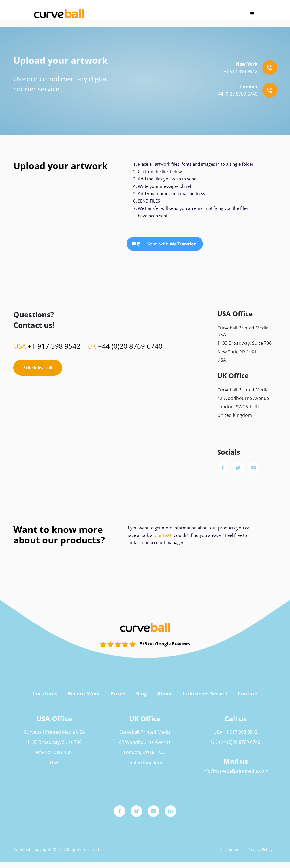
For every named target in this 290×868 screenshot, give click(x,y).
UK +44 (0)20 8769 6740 (235, 742)
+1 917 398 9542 (46, 346)
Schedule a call (38, 367)
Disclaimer (229, 849)
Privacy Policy (259, 849)
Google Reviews (172, 644)
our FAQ (163, 535)
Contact (247, 693)
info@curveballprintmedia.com (235, 771)
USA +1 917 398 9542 (235, 732)
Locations (45, 693)
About (164, 693)
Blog (141, 693)
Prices (118, 693)
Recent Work (84, 693)
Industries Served (205, 693)
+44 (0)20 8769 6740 (125, 346)
